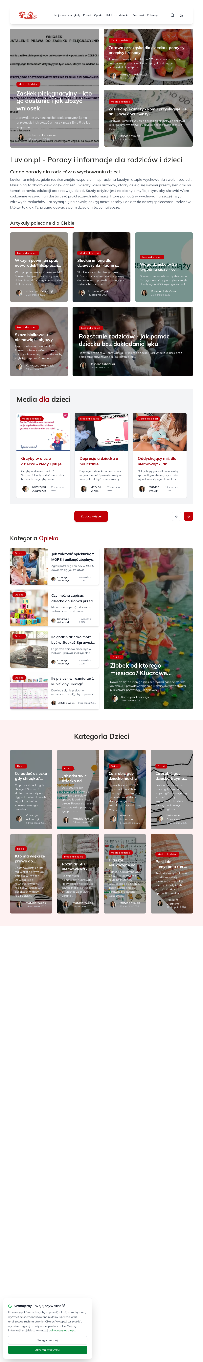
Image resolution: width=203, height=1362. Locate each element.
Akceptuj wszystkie (47, 1350)
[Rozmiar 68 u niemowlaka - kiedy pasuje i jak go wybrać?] (78, 873)
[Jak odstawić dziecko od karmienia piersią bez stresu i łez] (78, 789)
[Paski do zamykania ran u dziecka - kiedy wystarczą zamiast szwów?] (172, 873)
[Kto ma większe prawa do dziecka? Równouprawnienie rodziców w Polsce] (31, 873)
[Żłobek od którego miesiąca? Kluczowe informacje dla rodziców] (148, 628)
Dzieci (87, 15)
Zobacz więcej (91, 516)
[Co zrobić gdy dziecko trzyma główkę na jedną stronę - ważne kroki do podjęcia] (172, 789)
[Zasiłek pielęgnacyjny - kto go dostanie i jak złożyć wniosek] (54, 88)
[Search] (172, 15)
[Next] (188, 516)
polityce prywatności (62, 1330)
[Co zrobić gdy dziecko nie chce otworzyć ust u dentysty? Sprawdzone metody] (125, 789)
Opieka (98, 15)
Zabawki (138, 15)
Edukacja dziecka (117, 15)
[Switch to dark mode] (181, 15)
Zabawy (152, 15)
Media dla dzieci (28, 84)
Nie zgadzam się (47, 1340)
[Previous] (176, 516)
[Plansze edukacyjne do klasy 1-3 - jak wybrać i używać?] (125, 873)
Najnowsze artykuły (67, 15)
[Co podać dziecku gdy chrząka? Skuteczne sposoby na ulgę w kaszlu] (31, 789)
